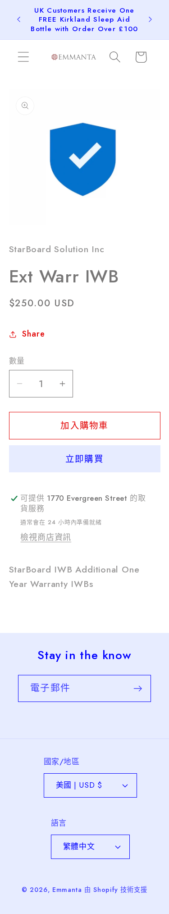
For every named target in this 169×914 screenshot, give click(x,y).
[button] (23, 57)
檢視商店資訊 (45, 537)
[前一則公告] (19, 19)
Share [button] (33, 334)
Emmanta (67, 889)
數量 (17, 361)
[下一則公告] (150, 19)
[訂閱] (138, 688)
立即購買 (84, 458)
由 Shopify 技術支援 (115, 889)
